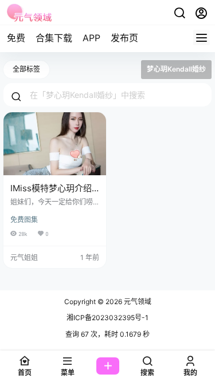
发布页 (124, 38)
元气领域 (136, 301)
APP (91, 38)
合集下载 (54, 38)
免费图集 (24, 219)
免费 (16, 38)
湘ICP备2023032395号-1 (107, 317)
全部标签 (26, 69)
